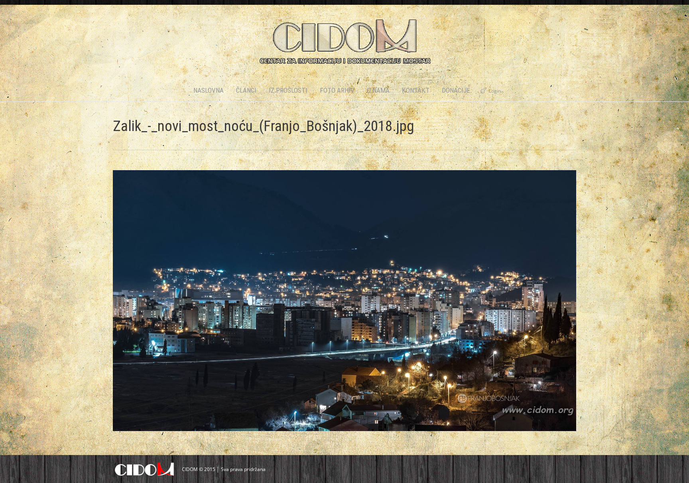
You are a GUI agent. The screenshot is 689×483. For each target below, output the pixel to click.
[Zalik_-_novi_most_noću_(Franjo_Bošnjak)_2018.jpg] (344, 300)
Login (495, 90)
